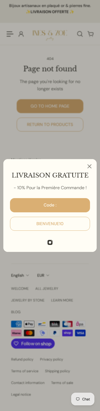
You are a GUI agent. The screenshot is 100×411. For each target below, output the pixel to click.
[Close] (89, 166)
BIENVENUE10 (50, 224)
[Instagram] (50, 242)
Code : (50, 205)
